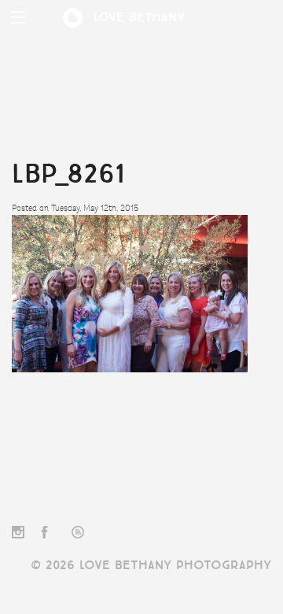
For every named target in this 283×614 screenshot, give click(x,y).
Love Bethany (140, 17)
